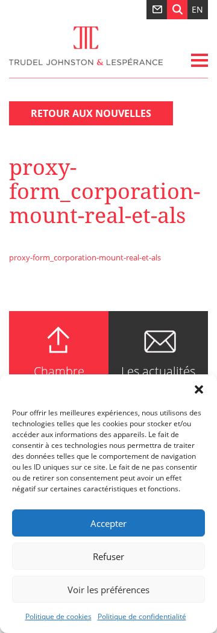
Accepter (108, 523)
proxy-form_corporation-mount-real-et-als (85, 257)
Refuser (108, 556)
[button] (199, 389)
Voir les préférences (108, 590)
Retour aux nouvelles (91, 113)
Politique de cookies (58, 616)
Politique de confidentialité (142, 616)
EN (197, 9)
